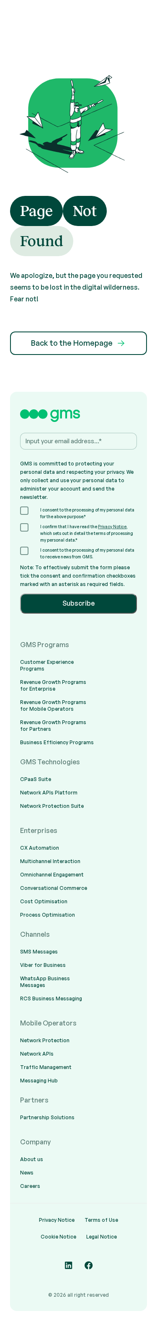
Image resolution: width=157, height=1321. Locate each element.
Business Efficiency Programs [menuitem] (57, 742)
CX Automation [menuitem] (39, 848)
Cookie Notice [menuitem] (58, 1237)
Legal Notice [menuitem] (101, 1237)
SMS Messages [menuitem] (39, 951)
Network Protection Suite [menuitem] (52, 806)
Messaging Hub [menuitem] (39, 1080)
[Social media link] (69, 1265)
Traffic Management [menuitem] (46, 1067)
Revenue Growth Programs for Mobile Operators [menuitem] (53, 705)
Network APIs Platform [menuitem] (48, 792)
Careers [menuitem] (30, 1186)
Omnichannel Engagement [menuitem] (52, 874)
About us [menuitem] (31, 1159)
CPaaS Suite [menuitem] (35, 779)
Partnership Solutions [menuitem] (47, 1117)
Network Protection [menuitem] (44, 1040)
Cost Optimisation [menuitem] (43, 901)
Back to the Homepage (72, 342)
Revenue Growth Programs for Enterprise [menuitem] (53, 685)
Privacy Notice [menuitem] (57, 1220)
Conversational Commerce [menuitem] (53, 888)
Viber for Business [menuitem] (43, 965)
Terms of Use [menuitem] (101, 1220)
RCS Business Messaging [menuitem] (51, 998)
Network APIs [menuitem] (37, 1054)
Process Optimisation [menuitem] (47, 915)
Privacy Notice (112, 526)
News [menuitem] (26, 1172)
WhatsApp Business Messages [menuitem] (45, 981)
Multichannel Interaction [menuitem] (50, 861)
